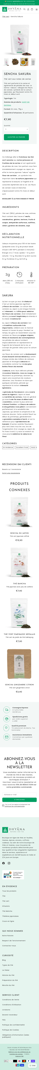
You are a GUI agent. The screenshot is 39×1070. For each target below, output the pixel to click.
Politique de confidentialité (13, 1025)
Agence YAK (19, 1056)
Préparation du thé (10, 980)
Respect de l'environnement (14, 941)
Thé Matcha (7, 911)
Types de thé (7, 965)
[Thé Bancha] (19, 569)
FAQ (4, 1020)
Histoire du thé (8, 975)
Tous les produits (9, 891)
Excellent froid (22, 447)
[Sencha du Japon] (19, 518)
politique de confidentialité (15, 806)
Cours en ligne (8, 921)
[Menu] (37, 9)
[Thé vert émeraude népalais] (19, 619)
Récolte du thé (8, 985)
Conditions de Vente (10, 1000)
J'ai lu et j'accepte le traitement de (17, 805)
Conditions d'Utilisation (11, 1005)
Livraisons (6, 1010)
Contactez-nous (9, 946)
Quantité (7, 125)
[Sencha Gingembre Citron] (19, 670)
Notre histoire (7, 936)
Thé (3, 896)
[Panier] (32, 9)
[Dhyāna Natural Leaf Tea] (11, 9)
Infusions (6, 906)
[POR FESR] (13, 879)
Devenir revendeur (9, 1015)
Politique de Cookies (10, 1030)
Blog (4, 960)
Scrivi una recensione (11, 473)
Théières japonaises (10, 916)
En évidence (8, 447)
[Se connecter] (28, 9)
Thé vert (5, 17)
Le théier (5, 970)
